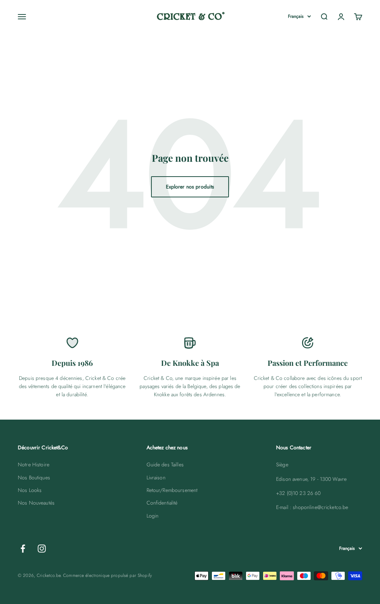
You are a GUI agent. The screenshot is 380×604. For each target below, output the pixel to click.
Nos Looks (30, 490)
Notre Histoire (33, 464)
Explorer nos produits (190, 186)
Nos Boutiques (34, 477)
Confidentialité (162, 502)
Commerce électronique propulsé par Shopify (107, 575)
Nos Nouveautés (36, 502)
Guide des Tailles (165, 464)
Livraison (156, 477)
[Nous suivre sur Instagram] (42, 549)
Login (153, 515)
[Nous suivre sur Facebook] (23, 549)
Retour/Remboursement (172, 490)
